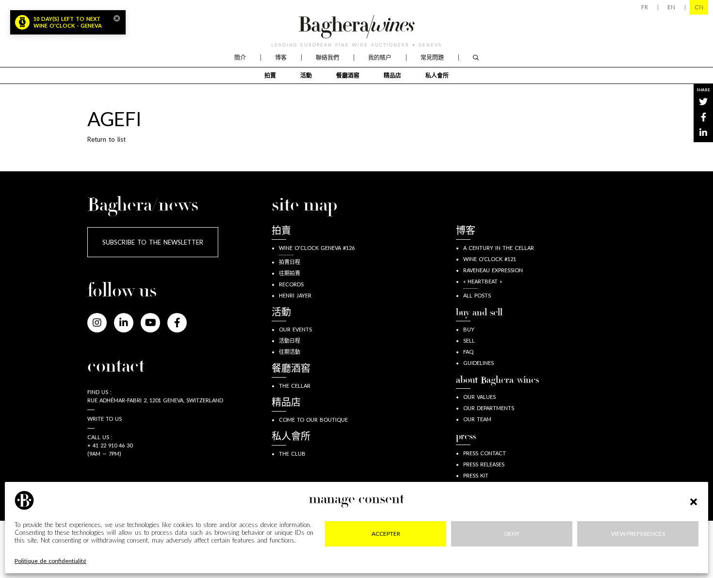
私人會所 (437, 75)
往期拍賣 (289, 273)
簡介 (240, 57)
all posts (477, 295)
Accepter (386, 533)
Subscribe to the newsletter (152, 242)
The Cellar (294, 385)
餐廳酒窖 (347, 75)
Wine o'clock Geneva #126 (317, 248)
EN (671, 7)
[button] (693, 500)
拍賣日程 (289, 262)
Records (291, 284)
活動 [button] (306, 75)
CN (699, 7)
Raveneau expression (493, 270)
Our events (295, 329)
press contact (484, 453)
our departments (488, 408)
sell (469, 340)
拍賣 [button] (270, 75)
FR (644, 7)
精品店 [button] (392, 75)
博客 (281, 57)
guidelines (478, 363)
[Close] (117, 18)
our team (477, 419)
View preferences (638, 533)
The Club (292, 453)
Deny (511, 533)
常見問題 (432, 57)
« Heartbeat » (482, 281)
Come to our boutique (313, 419)
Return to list (106, 139)
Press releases (483, 464)
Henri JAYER (295, 295)
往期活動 (289, 351)
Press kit (475, 475)
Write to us (104, 418)
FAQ (468, 351)
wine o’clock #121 (489, 259)
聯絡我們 (327, 57)
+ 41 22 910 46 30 (109, 445)
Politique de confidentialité (50, 561)
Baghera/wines (356, 27)
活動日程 (289, 340)
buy (468, 329)
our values (479, 397)
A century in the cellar (498, 248)
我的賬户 (379, 57)
